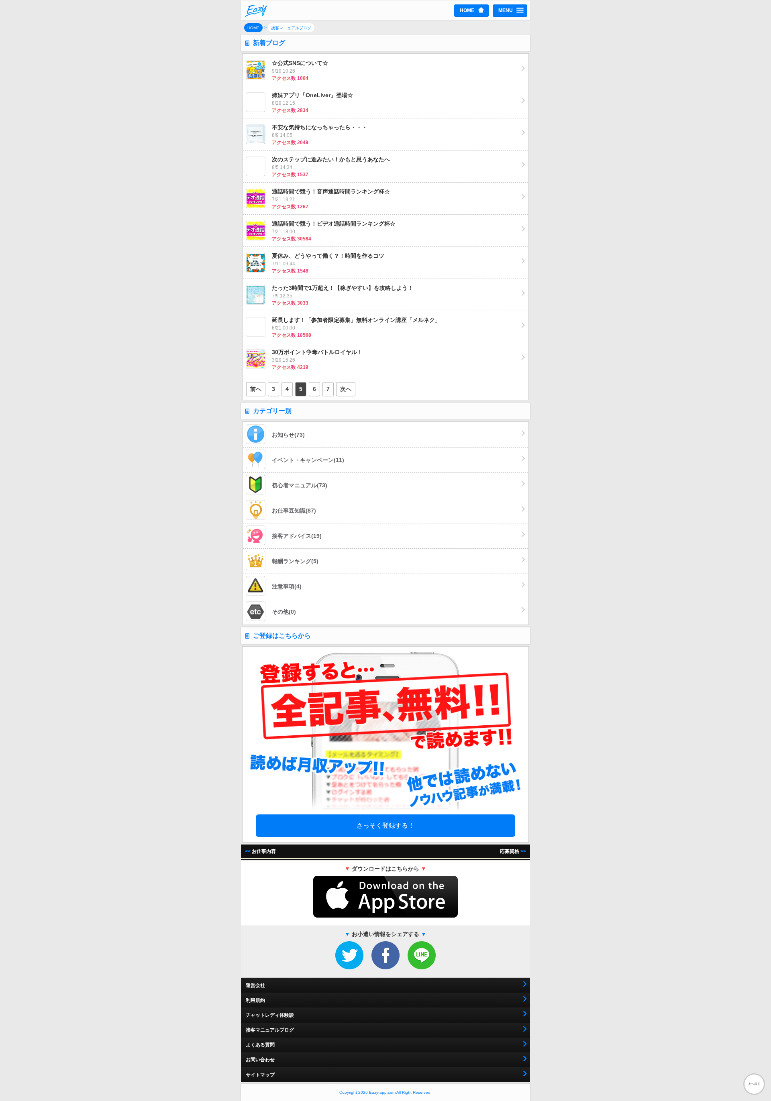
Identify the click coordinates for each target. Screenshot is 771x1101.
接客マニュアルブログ (270, 1030)
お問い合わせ (260, 1059)
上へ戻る (754, 1084)
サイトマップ (260, 1075)
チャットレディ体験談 (270, 1015)
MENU (505, 10)
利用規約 (255, 1000)
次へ (345, 389)
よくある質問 (260, 1045)
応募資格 (513, 851)
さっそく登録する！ (385, 825)
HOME (467, 10)
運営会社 (255, 985)
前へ (255, 389)
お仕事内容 (260, 851)
